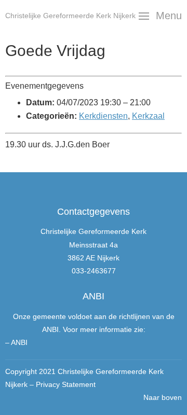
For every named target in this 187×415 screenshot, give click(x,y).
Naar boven (162, 397)
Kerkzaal (148, 116)
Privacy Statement (66, 384)
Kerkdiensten (103, 116)
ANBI (19, 342)
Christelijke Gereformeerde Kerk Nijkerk (70, 15)
